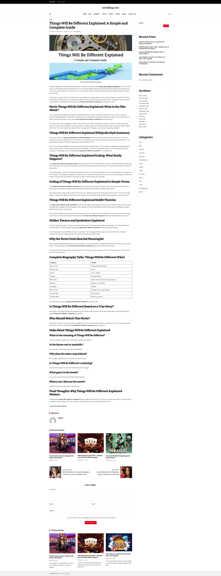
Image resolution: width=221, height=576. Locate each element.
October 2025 (143, 108)
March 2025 (142, 127)
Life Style (142, 174)
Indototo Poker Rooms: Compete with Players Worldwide (61, 457)
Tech (140, 181)
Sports (111, 14)
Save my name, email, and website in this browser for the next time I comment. (92, 517)
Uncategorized (143, 188)
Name (51, 504)
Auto (140, 142)
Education (142, 156)
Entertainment (143, 160)
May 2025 (142, 121)
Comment (52, 489)
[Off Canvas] (50, 14)
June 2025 (142, 119)
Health (104, 14)
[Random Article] (168, 14)
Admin (53, 31)
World (124, 14)
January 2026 (143, 101)
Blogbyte (68, 573)
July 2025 (142, 116)
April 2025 (142, 124)
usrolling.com (110, 7)
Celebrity (97, 14)
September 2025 (144, 111)
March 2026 (142, 96)
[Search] (171, 14)
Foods (141, 163)
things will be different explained (109, 86)
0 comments (77, 31)
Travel (118, 14)
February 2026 (143, 98)
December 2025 (144, 103)
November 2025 (144, 106)
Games (141, 167)
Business (142, 149)
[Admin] (52, 420)
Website (51, 510)
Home (84, 14)
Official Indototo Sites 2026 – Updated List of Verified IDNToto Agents (90, 456)
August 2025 (143, 114)
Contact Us (132, 14)
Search (141, 23)
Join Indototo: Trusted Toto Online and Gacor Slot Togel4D (152, 58)
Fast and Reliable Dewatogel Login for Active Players (151, 52)
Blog (90, 14)
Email (94, 504)
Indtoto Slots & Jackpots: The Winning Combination (152, 63)
